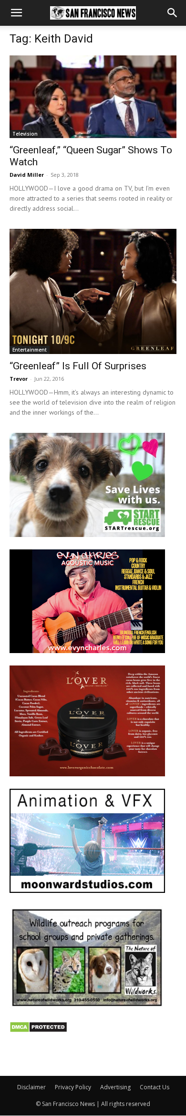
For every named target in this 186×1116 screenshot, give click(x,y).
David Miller (27, 174)
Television (25, 133)
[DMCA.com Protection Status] (38, 1030)
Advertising (115, 1087)
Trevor (19, 378)
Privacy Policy (73, 1087)
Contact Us (154, 1087)
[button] (16, 13)
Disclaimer (31, 1087)
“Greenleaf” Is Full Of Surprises (78, 366)
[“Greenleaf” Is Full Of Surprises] (93, 291)
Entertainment (29, 349)
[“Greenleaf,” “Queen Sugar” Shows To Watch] (93, 96)
